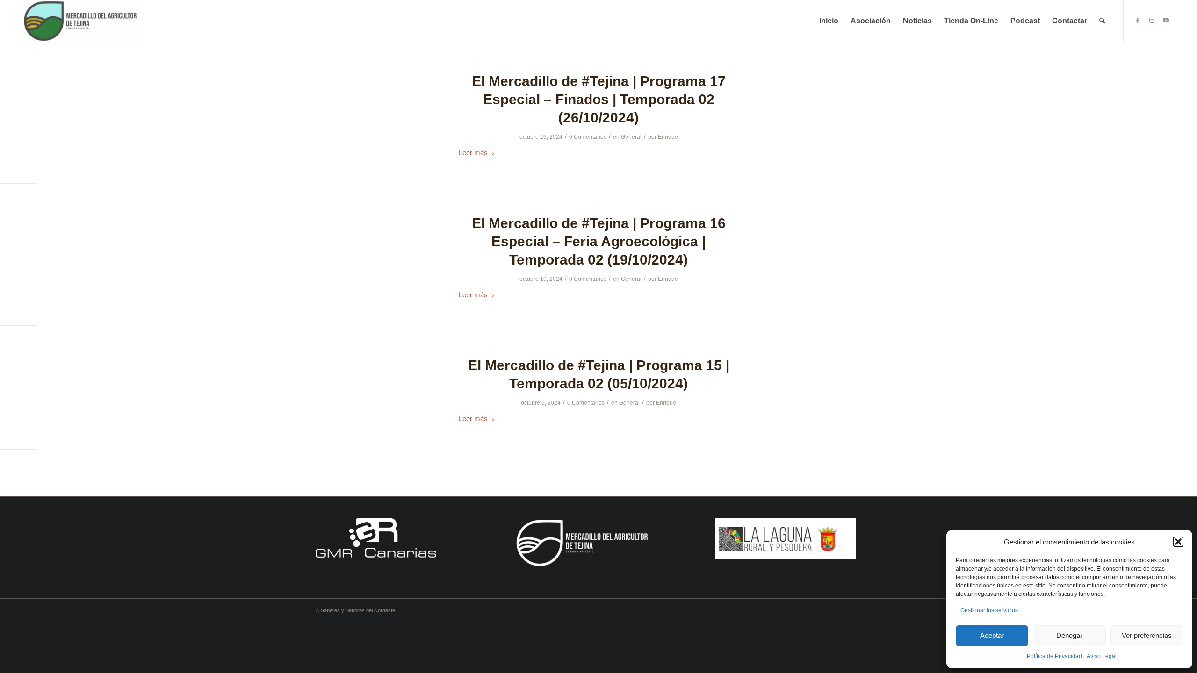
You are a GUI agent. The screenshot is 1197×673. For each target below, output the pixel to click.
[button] (1178, 541)
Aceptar (992, 635)
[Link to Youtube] (1166, 21)
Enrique (668, 137)
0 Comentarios (587, 137)
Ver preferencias (1147, 635)
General (631, 137)
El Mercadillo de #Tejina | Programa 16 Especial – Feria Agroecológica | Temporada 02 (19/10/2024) (599, 241)
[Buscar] (1102, 21)
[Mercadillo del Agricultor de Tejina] (82, 21)
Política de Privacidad (1054, 656)
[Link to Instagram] (1152, 21)
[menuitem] (828, 21)
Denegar (1069, 635)
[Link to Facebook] (1138, 21)
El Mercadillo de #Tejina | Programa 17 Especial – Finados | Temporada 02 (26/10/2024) (599, 99)
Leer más (473, 153)
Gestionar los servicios (989, 610)
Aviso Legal (1102, 656)
